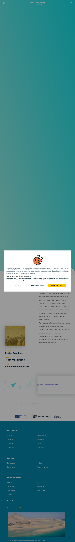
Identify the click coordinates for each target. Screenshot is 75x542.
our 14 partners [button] (23, 268)
